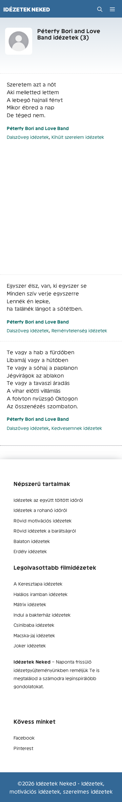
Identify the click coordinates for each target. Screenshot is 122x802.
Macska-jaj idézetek (34, 635)
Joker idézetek (30, 645)
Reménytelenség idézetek (79, 330)
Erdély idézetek (30, 551)
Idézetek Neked (26, 9)
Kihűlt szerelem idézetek (78, 136)
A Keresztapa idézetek (38, 583)
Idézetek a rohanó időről (40, 510)
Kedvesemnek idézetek (77, 428)
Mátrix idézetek (30, 604)
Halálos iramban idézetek (40, 594)
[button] (100, 9)
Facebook (24, 737)
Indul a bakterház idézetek (42, 614)
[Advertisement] (61, 211)
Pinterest (23, 748)
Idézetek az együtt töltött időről (48, 499)
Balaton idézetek (32, 541)
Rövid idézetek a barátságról (45, 530)
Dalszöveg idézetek (28, 136)
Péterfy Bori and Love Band (38, 128)
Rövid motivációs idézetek (43, 520)
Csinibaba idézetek (34, 624)
